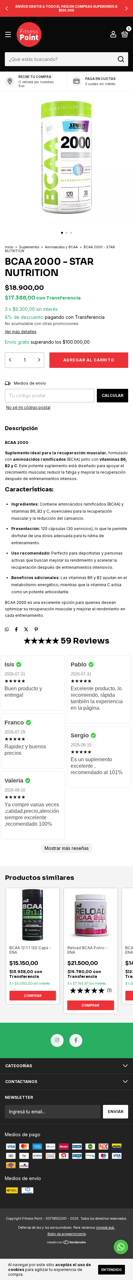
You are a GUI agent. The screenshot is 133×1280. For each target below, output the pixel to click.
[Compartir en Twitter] (26, 629)
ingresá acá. (105, 1227)
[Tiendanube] (66, 1243)
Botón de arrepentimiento (66, 1234)
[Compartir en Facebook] (16, 629)
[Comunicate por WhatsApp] (121, 1247)
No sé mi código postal (28, 407)
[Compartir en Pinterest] (36, 629)
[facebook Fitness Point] (75, 1040)
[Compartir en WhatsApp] (7, 629)
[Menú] (9, 34)
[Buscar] (120, 59)
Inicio (9, 247)
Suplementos (29, 247)
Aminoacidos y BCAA (61, 247)
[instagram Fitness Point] (57, 1040)
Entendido (111, 1270)
